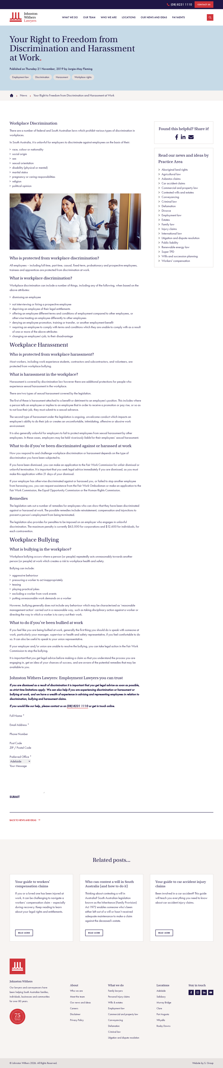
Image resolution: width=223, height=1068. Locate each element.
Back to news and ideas (23, 820)
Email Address (19, 725)
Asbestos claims (171, 179)
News (23, 95)
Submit (15, 797)
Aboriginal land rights (174, 170)
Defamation (168, 206)
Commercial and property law (179, 188)
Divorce (166, 211)
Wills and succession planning (179, 256)
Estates (165, 220)
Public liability (169, 242)
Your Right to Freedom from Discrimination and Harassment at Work (73, 95)
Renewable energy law (175, 247)
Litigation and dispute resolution (180, 238)
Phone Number (19, 734)
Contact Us (204, 4)
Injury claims (169, 229)
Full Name (17, 716)
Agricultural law (171, 174)
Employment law (171, 215)
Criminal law (169, 201)
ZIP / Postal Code (20, 748)
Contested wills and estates (177, 192)
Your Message (18, 766)
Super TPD (167, 252)
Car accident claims (173, 183)
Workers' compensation (175, 261)
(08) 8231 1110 (179, 5)
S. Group (208, 1063)
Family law (167, 224)
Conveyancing (170, 197)
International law (171, 233)
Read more (24, 933)
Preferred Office (21, 757)
